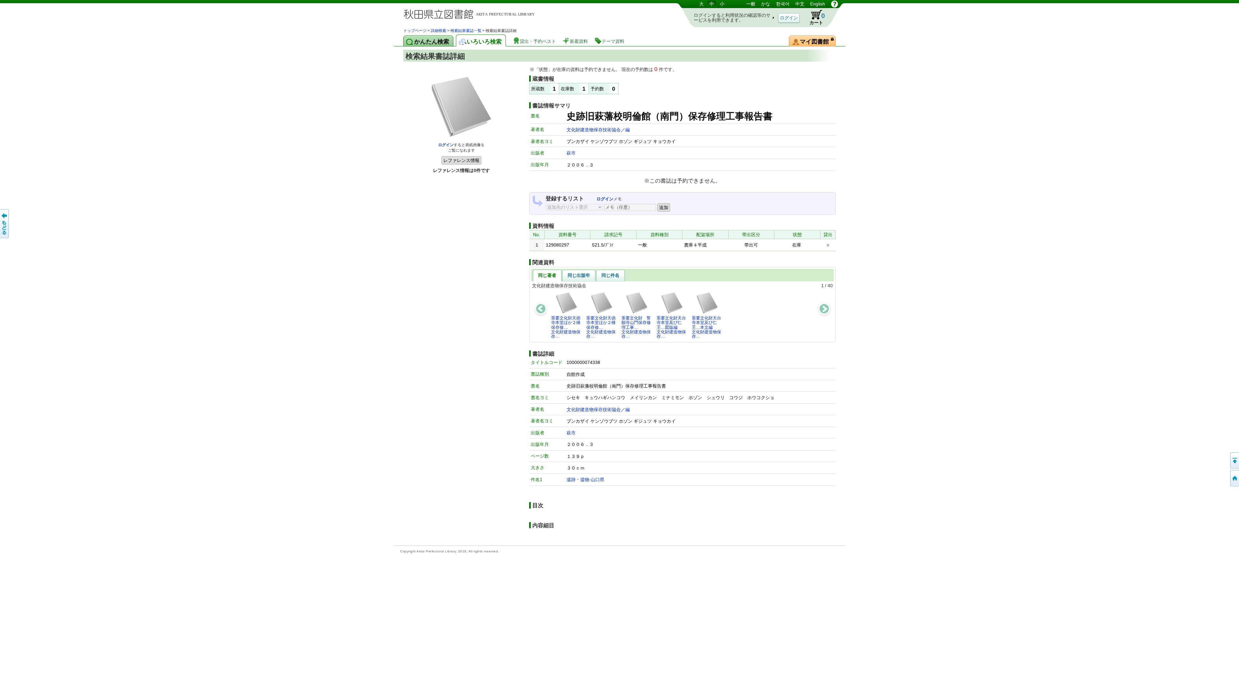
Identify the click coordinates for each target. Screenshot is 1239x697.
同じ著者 (547, 275)
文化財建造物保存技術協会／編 (598, 129)
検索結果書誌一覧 (465, 30)
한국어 (783, 3)
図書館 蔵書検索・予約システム (471, 13)
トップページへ (1234, 478)
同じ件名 (610, 275)
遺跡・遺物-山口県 (585, 479)
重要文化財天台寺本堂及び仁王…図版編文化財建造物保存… (671, 327)
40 (830, 285)
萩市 (571, 153)
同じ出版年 (579, 275)
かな (765, 3)
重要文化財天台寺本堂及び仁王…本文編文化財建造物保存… (706, 327)
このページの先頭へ (1234, 460)
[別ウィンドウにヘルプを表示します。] (835, 4)
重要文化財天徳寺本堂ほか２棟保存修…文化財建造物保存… (565, 327)
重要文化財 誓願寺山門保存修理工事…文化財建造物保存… (636, 327)
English (817, 3)
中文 (799, 3)
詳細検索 (438, 30)
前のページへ (5, 223)
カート (817, 18)
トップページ (415, 30)
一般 (750, 3)
